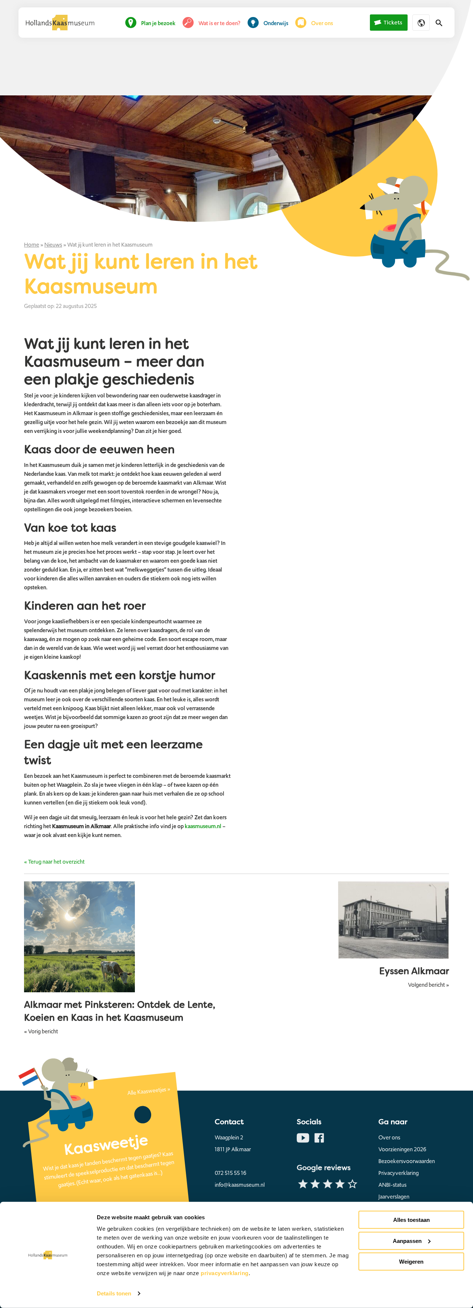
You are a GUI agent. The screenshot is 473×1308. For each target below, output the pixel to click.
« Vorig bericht (41, 1031)
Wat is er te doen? (219, 23)
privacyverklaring (225, 1273)
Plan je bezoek (158, 23)
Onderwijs (275, 23)
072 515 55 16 (230, 1173)
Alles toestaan (411, 1220)
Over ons (322, 23)
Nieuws (53, 245)
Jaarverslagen (393, 1197)
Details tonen (114, 1293)
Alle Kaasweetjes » (149, 1091)
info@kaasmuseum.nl (240, 1185)
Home (31, 245)
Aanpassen (407, 1240)
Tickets (393, 22)
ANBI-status (392, 1185)
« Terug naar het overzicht (54, 862)
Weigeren (411, 1261)
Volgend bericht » (428, 985)
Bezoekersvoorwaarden (406, 1161)
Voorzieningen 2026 (402, 1149)
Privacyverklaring (398, 1173)
